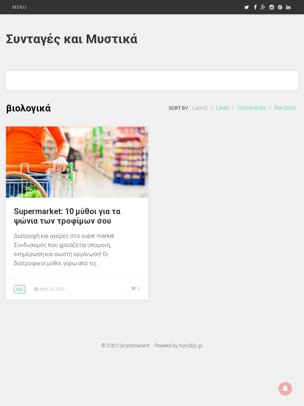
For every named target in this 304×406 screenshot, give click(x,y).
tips (19, 289)
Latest (199, 108)
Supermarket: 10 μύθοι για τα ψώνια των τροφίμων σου (67, 216)
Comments (252, 108)
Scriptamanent (134, 346)
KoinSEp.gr (190, 346)
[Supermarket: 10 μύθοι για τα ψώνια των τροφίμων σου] (77, 196)
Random (285, 108)
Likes (222, 108)
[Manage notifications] (285, 388)
